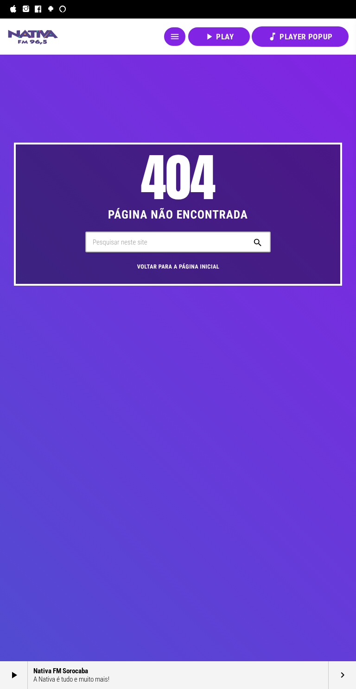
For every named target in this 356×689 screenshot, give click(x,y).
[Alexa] (63, 9)
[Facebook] (38, 9)
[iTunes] (14, 9)
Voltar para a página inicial (178, 266)
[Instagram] (26, 9)
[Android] (51, 9)
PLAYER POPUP (300, 36)
